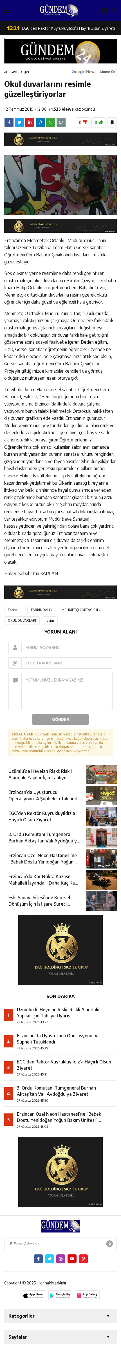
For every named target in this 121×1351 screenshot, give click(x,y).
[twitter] (19, 122)
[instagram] (60, 1258)
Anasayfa (11, 71)
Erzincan (14, 610)
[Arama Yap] (114, 10)
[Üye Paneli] (104, 10)
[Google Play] (60, 1295)
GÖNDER (60, 719)
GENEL (28, 71)
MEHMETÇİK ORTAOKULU (81, 610)
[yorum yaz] (61, 122)
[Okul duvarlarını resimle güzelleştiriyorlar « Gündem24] (59, 10)
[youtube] (72, 1258)
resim (50, 620)
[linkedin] (30, 122)
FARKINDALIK (41, 610)
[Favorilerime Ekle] (112, 122)
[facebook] (9, 122)
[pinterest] (40, 122)
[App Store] (34, 1295)
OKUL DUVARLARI (22, 620)
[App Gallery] (87, 1295)
